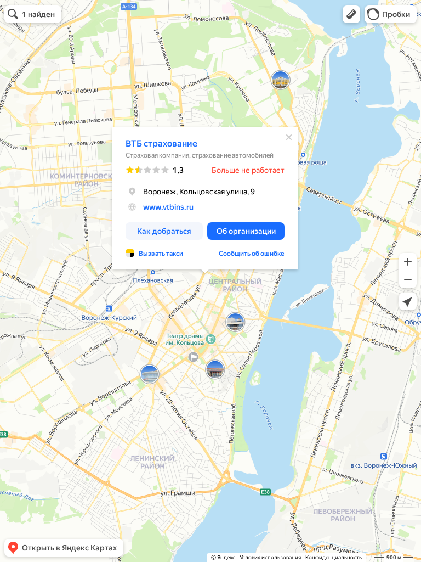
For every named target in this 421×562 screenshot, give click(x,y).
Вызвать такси (161, 253)
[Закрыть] (289, 137)
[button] (351, 14)
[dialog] (205, 198)
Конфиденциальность (333, 557)
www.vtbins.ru (168, 207)
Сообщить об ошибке (252, 253)
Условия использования (270, 557)
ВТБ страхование (161, 143)
